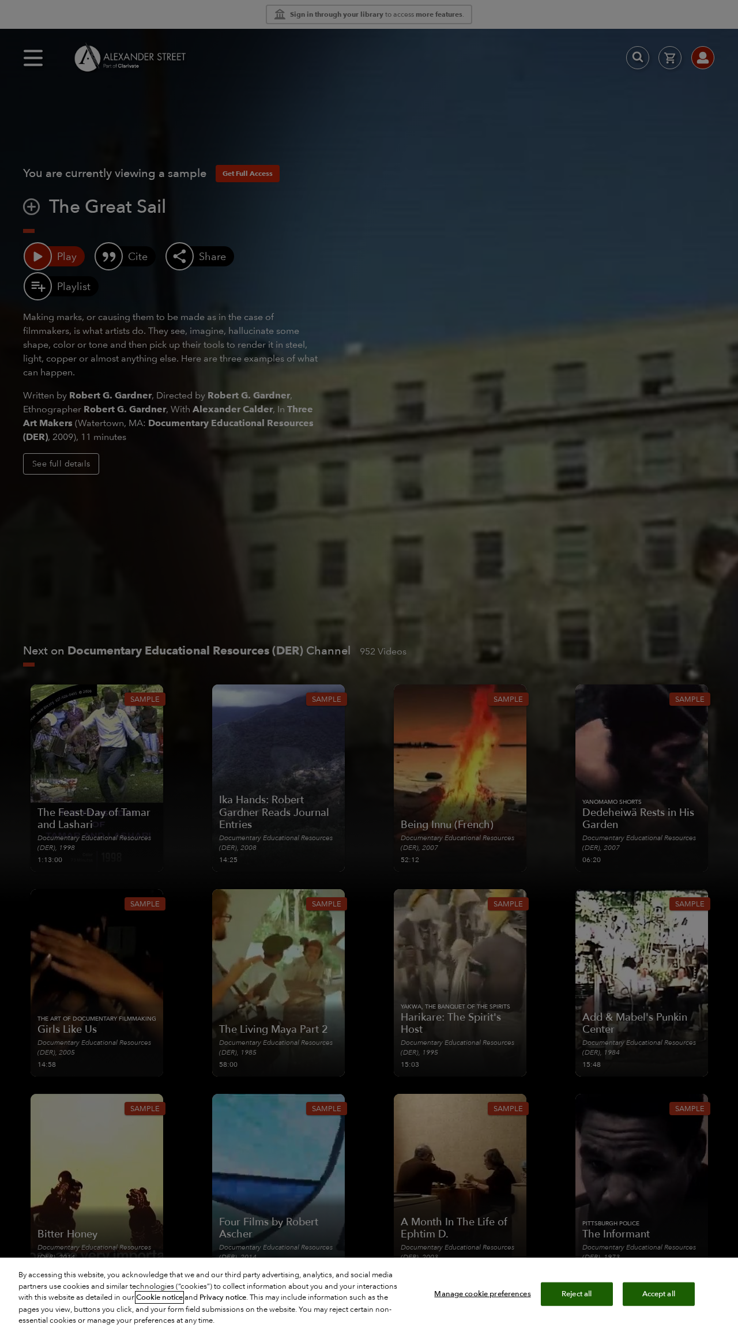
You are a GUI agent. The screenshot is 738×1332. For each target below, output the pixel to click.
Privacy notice (222, 1297)
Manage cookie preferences (482, 1293)
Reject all (577, 1293)
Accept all (658, 1293)
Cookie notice (159, 1297)
